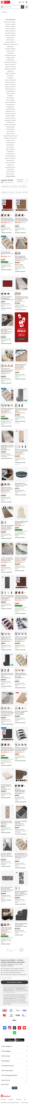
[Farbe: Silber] (11, 405)
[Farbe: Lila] (2, 634)
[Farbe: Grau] (16, 253)
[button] (5, 186)
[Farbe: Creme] (25, 708)
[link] (20, 2)
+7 (10, 634)
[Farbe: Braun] (8, 294)
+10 (11, 708)
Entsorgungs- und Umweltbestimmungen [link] (10, 1102)
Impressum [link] (3, 1099)
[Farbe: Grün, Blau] (19, 786)
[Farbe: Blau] (19, 253)
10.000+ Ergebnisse (8, 182)
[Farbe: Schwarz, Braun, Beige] (8, 708)
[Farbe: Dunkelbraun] (16, 592)
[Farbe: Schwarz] (5, 294)
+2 (10, 484)
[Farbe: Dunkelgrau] (8, 215)
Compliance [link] (11, 1099)
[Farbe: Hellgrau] (19, 446)
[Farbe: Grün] (2, 365)
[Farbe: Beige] (5, 215)
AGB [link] (25, 1099)
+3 (24, 786)
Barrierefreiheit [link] (25, 1102)
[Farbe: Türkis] (19, 634)
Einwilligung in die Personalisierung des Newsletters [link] (14, 997)
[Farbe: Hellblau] (8, 634)
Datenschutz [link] (19, 1099)
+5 (10, 215)
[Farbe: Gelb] (25, 634)
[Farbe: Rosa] (8, 925)
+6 (10, 924)
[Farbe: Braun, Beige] (5, 708)
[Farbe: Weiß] (16, 294)
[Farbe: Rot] (2, 215)
